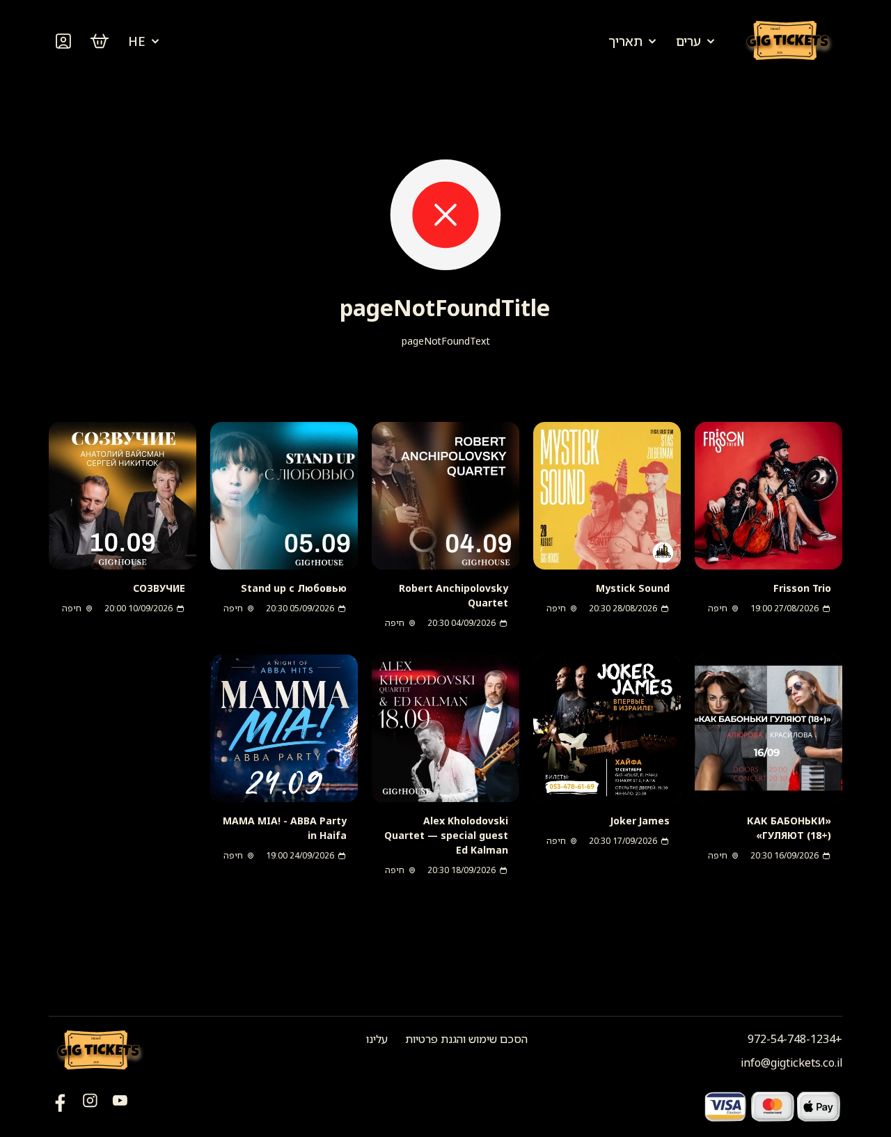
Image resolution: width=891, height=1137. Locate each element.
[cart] (99, 41)
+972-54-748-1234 (795, 1038)
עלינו (377, 1038)
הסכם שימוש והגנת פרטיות (466, 1038)
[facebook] (120, 1106)
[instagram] (90, 1106)
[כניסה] (63, 41)
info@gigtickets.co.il (791, 1062)
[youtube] (60, 1106)
